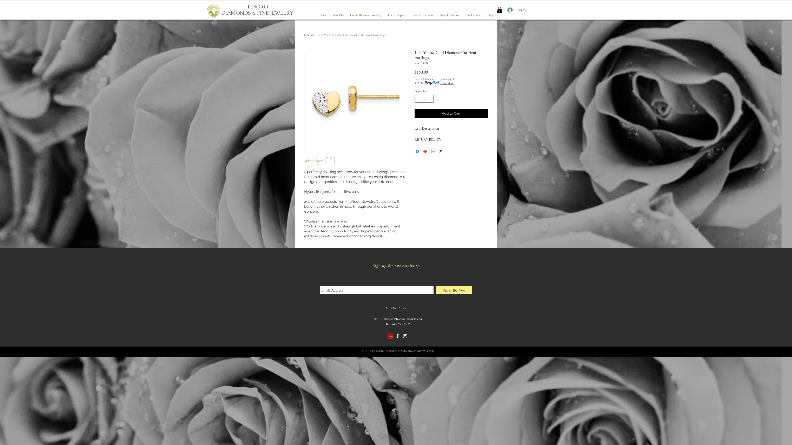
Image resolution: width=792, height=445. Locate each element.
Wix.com (428, 351)
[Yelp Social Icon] (390, 336)
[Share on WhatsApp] (432, 151)
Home (309, 35)
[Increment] (430, 98)
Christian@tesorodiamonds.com (402, 319)
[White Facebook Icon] (397, 336)
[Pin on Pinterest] (425, 151)
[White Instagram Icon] (405, 336)
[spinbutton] (424, 98)
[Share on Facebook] (417, 151)
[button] (499, 10)
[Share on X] (440, 151)
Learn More (447, 83)
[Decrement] (417, 98)
